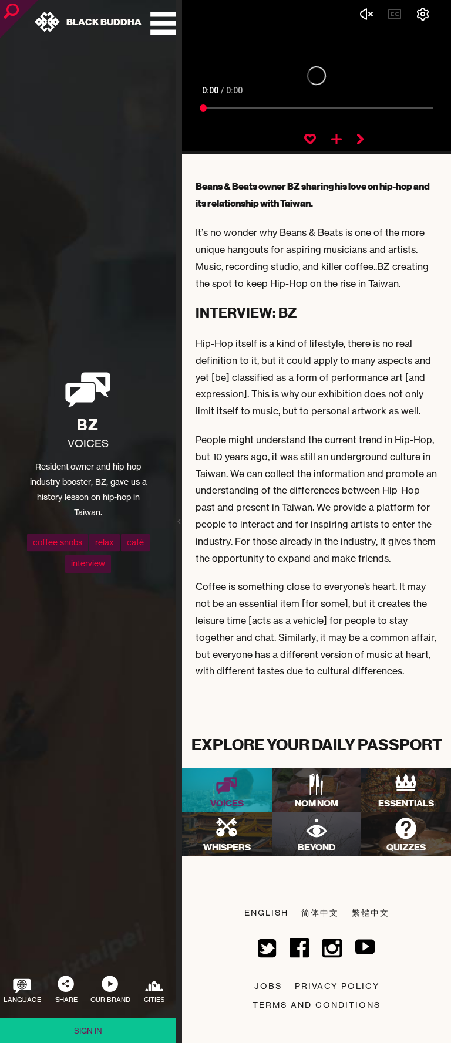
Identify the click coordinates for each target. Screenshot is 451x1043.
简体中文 (320, 912)
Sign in (88, 1030)
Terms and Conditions (317, 1005)
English (266, 912)
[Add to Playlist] (336, 140)
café (135, 542)
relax (104, 542)
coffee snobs (57, 542)
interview (88, 564)
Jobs (268, 986)
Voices (88, 443)
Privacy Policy (337, 986)
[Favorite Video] (310, 140)
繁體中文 (370, 912)
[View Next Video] (361, 140)
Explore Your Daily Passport (316, 744)
